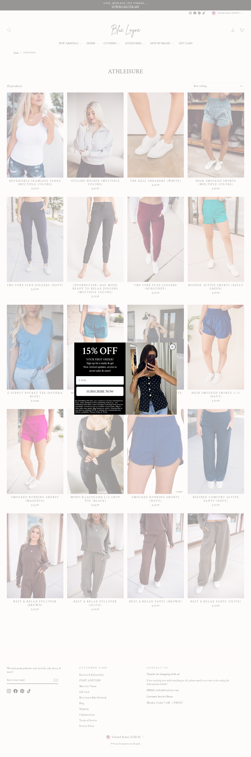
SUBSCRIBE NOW (100, 391)
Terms (105, 412)
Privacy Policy (95, 412)
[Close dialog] (172, 347)
